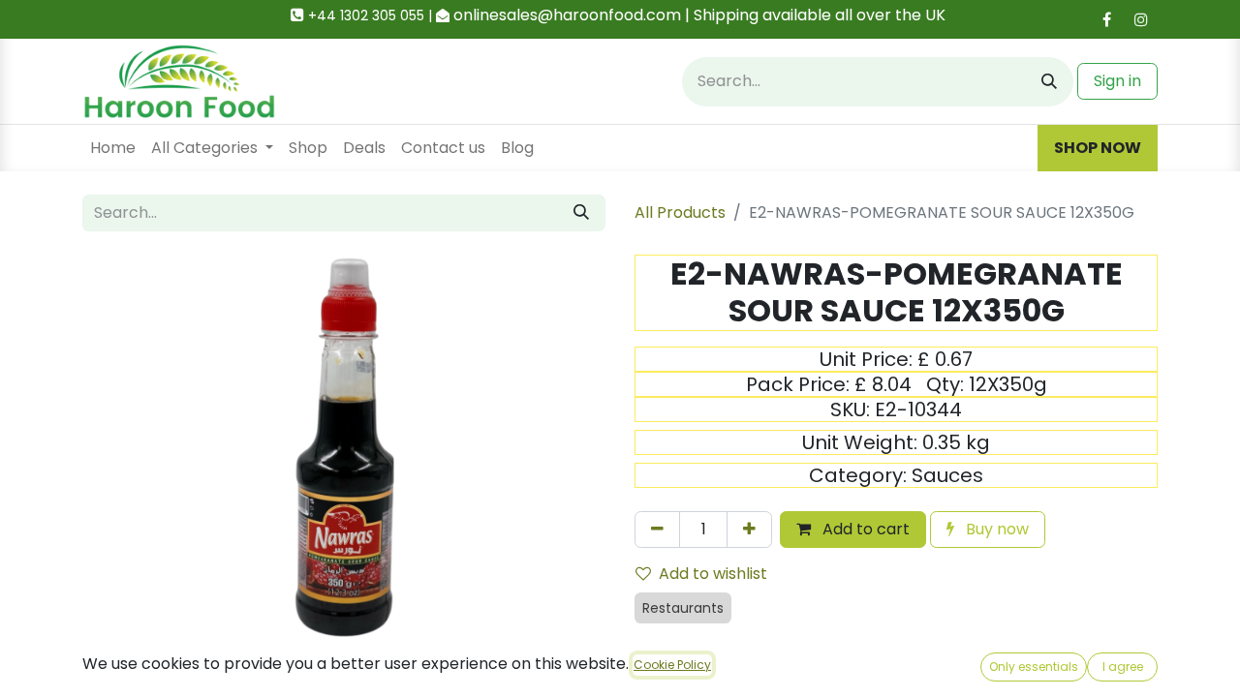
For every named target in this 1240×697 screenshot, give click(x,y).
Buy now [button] (995, 529)
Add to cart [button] (864, 529)
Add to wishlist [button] (713, 573)
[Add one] (749, 529)
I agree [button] (1122, 666)
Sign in (1117, 81)
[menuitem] (112, 148)
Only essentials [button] (1033, 666)
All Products (680, 212)
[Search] (1049, 81)
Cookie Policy (672, 664)
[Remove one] (657, 529)
